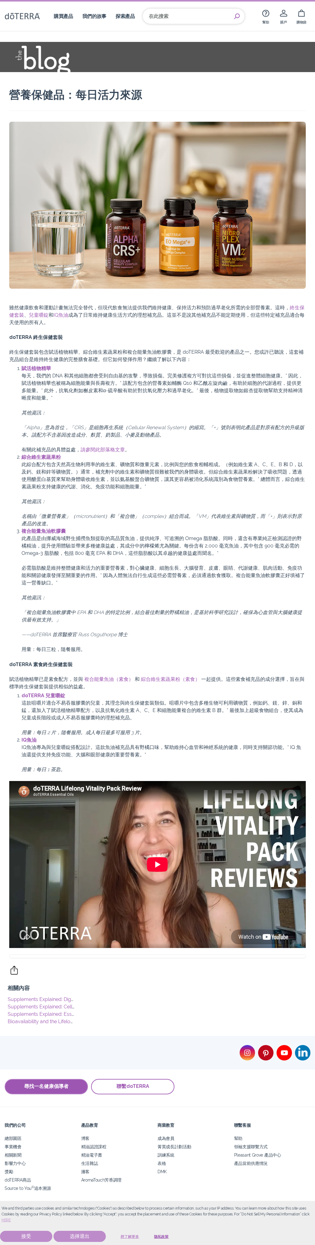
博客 (85, 1138)
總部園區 (13, 1138)
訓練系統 (166, 1155)
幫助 (238, 1138)
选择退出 (80, 1236)
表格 (162, 1163)
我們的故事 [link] (94, 16)
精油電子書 (91, 1155)
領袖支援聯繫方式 (251, 1146)
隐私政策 (161, 1237)
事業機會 (13, 1146)
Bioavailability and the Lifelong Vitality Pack (56, 1021)
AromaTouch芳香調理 (101, 1179)
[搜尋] (237, 16)
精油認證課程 (93, 1146)
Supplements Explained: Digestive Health (54, 999)
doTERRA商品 (18, 1179)
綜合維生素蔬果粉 (41, 457)
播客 (85, 1171)
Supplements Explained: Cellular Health (52, 1007)
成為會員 (166, 1138)
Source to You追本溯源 (28, 1188)
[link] (266, 16)
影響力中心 (15, 1163)
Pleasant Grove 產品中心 (257, 1155)
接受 (26, 1236)
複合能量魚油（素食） (109, 679)
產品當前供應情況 (251, 1163)
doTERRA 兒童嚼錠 (43, 695)
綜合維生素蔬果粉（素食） (170, 679)
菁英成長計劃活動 (174, 1146)
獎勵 (9, 1171)
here (6, 1220)
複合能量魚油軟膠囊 (44, 531)
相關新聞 (13, 1155)
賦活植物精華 (36, 368)
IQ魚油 (61, 315)
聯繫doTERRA (133, 1086)
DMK (162, 1171)
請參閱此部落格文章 (103, 450)
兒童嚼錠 (39, 315)
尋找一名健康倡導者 (46, 1086)
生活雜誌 (89, 1163)
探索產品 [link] (125, 16)
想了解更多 (130, 1237)
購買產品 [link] (63, 16)
